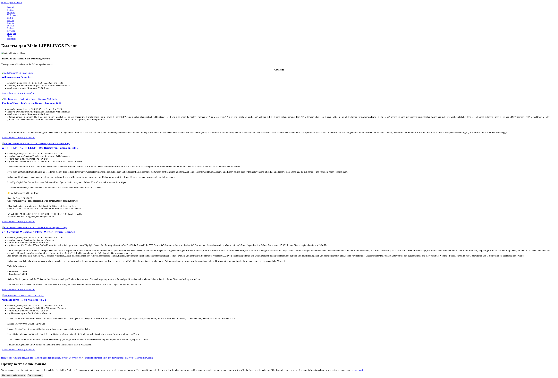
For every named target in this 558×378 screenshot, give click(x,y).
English (10, 10)
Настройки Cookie (144, 357)
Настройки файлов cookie (13, 375)
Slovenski (11, 38)
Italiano (10, 20)
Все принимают (35, 375)
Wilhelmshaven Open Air (17, 77)
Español (10, 23)
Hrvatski (11, 31)
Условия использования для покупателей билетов (108, 357)
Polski (10, 18)
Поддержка (6, 357)
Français (11, 12)
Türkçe (10, 28)
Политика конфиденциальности (51, 357)
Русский (11, 25)
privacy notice (358, 370)
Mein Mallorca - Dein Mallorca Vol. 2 (24, 299)
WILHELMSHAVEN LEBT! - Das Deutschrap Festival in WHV (40, 147)
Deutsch (11, 7)
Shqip (9, 36)
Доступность (75, 357)
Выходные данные (23, 357)
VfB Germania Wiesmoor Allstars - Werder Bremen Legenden (38, 231)
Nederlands (12, 15)
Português (11, 33)
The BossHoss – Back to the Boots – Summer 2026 (31, 103)
